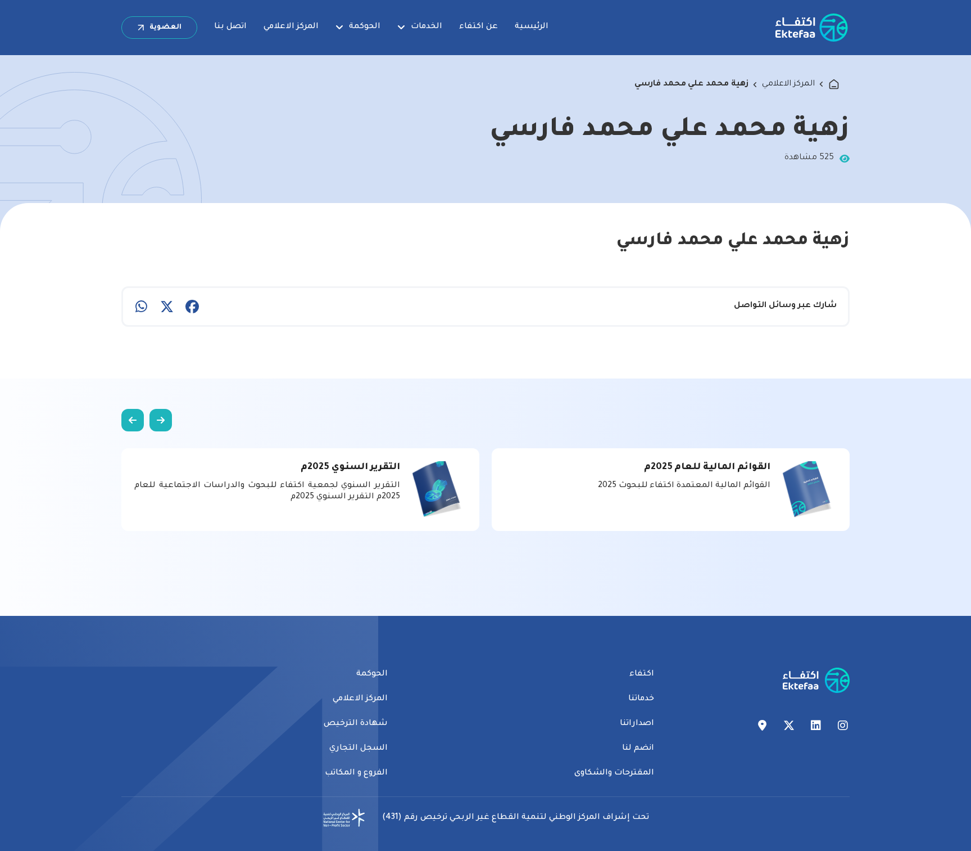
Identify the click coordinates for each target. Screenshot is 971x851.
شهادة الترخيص (356, 723)
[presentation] (160, 420)
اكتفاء (641, 674)
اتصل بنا (230, 26)
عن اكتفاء (478, 26)
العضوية (165, 27)
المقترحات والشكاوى (614, 773)
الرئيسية (531, 26)
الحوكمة (364, 26)
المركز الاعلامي (291, 26)
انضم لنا (638, 748)
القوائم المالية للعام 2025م (707, 467)
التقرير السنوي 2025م (350, 467)
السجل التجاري (358, 748)
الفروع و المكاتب (356, 773)
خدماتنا (641, 699)
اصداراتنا (637, 723)
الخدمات (426, 26)
